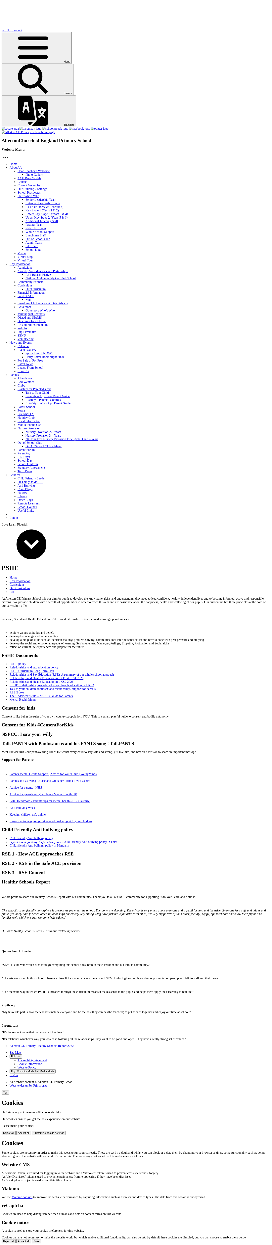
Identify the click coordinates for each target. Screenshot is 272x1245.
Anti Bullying (26, 485)
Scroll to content (12, 30)
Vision (22, 253)
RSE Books (17, 692)
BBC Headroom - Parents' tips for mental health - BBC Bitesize (50, 801)
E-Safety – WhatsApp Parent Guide (47, 403)
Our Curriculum (35, 289)
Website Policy (27, 1067)
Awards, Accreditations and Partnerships (43, 271)
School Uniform (28, 464)
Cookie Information (30, 1064)
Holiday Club (26, 417)
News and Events (21, 342)
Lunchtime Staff (35, 235)
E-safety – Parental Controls (43, 399)
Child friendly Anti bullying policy (31, 838)
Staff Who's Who (28, 196)
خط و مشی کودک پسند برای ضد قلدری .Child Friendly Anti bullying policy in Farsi (63, 842)
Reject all (8, 1132)
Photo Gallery (34, 174)
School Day (25, 460)
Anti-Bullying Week (22, 807)
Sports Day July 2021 (39, 353)
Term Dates (25, 471)
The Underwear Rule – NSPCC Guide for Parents (41, 696)
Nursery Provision (29, 428)
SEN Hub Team (35, 228)
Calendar (23, 346)
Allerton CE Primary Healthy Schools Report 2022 (42, 1045)
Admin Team (33, 242)
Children (15, 474)
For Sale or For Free (30, 360)
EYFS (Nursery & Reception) (44, 206)
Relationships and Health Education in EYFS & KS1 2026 (46, 678)
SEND (22, 335)
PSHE (14, 591)
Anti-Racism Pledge (38, 274)
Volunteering (26, 339)
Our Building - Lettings (32, 189)
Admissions (25, 267)
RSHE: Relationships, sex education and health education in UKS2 (52, 685)
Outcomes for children (32, 321)
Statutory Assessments (31, 467)
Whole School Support (39, 231)
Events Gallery (27, 349)
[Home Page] (28, 132)
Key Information (20, 264)
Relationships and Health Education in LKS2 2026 (41, 681)
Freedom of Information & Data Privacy (43, 303)
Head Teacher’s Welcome (34, 171)
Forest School (26, 407)
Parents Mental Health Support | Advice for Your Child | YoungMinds (53, 774)
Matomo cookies (22, 1197)
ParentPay (24, 453)
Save (36, 1241)
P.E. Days (24, 457)
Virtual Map (25, 256)
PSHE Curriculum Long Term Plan (32, 671)
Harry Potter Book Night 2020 (44, 357)
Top (5, 1092)
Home (13, 164)
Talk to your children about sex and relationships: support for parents (53, 688)
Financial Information (31, 292)
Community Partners (30, 282)
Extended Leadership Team (42, 203)
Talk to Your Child (37, 392)
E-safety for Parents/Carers (34, 389)
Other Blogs (25, 499)
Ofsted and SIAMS (30, 317)
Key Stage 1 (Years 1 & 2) (42, 210)
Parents (14, 374)
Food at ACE (26, 296)
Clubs (21, 385)
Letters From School (30, 367)
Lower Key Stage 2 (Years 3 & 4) (46, 214)
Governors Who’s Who (40, 310)
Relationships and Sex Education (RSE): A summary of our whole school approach (62, 674)
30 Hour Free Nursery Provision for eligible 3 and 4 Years (61, 439)
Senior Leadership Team (40, 199)
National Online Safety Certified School (50, 278)
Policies (22, 328)
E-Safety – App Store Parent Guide (47, 396)
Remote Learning (28, 503)
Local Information (29, 421)
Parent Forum (26, 449)
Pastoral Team (34, 224)
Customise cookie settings (48, 1132)
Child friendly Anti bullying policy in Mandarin (39, 845)
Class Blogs (25, 489)
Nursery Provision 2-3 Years (43, 432)
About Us (16, 167)
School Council (27, 507)
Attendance (25, 378)
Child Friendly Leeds (31, 478)
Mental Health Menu (23, 699)
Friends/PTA (26, 414)
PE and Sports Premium (33, 324)
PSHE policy (18, 663)
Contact (22, 181)
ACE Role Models (29, 178)
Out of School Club (37, 239)
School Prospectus (29, 192)
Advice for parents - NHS (26, 787)
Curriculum (25, 285)
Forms (21, 410)
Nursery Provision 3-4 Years (43, 435)
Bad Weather (26, 382)
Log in (14, 517)
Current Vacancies (29, 185)
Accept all (23, 1132)
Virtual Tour (25, 260)
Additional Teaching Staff (41, 221)
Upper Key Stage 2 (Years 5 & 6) (46, 217)
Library (22, 496)
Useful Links (26, 510)
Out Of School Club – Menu (43, 446)
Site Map (15, 1052)
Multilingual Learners (31, 314)
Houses (22, 492)
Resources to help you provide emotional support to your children (51, 821)
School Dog (33, 249)
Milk (28, 299)
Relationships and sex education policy (34, 667)
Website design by (28, 1085)
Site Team (31, 246)
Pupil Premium (27, 332)
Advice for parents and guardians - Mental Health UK (43, 794)
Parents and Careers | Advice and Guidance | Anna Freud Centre (50, 780)
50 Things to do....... (30, 482)
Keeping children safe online (28, 814)
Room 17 (23, 371)
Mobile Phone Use (29, 424)
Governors (24, 307)
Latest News (25, 364)
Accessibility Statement (32, 1060)
